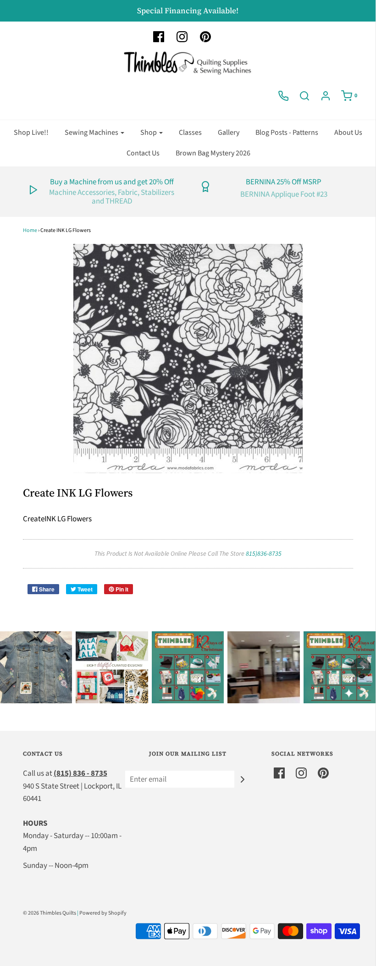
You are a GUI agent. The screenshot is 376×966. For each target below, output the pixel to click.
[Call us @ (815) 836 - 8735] (283, 95)
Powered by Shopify (103, 913)
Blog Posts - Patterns (286, 132)
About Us (348, 132)
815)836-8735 (264, 553)
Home (30, 230)
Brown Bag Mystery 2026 (213, 153)
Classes (190, 132)
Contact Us (143, 153)
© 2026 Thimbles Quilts (49, 913)
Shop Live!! (31, 132)
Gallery (228, 132)
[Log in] (325, 95)
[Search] (304, 95)
